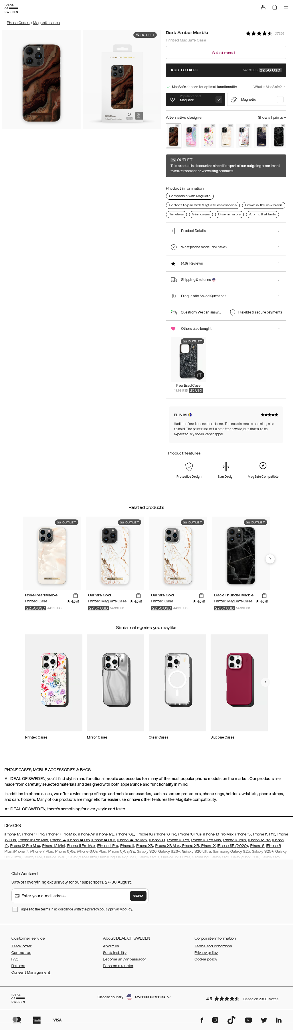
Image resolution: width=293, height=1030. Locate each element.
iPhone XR (190, 846)
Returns (18, 966)
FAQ (14, 959)
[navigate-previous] (270, 558)
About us (111, 946)
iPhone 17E (105, 834)
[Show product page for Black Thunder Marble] (278, 136)
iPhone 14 (58, 840)
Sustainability (114, 953)
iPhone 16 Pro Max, (218, 834)
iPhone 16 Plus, (190, 834)
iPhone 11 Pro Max (81, 846)
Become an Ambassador (124, 959)
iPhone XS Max (167, 846)
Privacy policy (206, 953)
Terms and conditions (213, 946)
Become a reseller (118, 966)
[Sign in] (263, 7)
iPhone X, (208, 846)
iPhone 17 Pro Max (61, 834)
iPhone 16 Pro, (165, 834)
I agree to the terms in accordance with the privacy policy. (76, 909)
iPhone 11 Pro (107, 846)
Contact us (21, 953)
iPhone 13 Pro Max (206, 840)
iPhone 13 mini (234, 840)
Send (138, 895)
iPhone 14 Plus (103, 840)
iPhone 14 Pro (78, 840)
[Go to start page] (11, 8)
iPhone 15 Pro (263, 834)
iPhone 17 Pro (33, 834)
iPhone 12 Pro (259, 840)
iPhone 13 (157, 840)
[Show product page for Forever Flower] (208, 136)
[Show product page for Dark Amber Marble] (173, 136)
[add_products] (199, 375)
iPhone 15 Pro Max (33, 840)
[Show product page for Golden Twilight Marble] (261, 136)
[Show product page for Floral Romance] (243, 136)
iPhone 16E (125, 834)
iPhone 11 (127, 846)
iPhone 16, (145, 834)
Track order (21, 946)
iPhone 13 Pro (178, 840)
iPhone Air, (86, 834)
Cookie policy (206, 959)
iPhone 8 (257, 846)
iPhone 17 (12, 834)
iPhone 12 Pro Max (25, 846)
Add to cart (225, 70)
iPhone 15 (243, 834)
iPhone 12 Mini (53, 846)
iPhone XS (144, 846)
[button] (244, 998)
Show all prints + (272, 118)
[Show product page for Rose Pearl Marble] (226, 136)
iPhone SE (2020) (232, 846)
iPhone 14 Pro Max (132, 840)
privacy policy (121, 909)
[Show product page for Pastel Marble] (191, 136)
